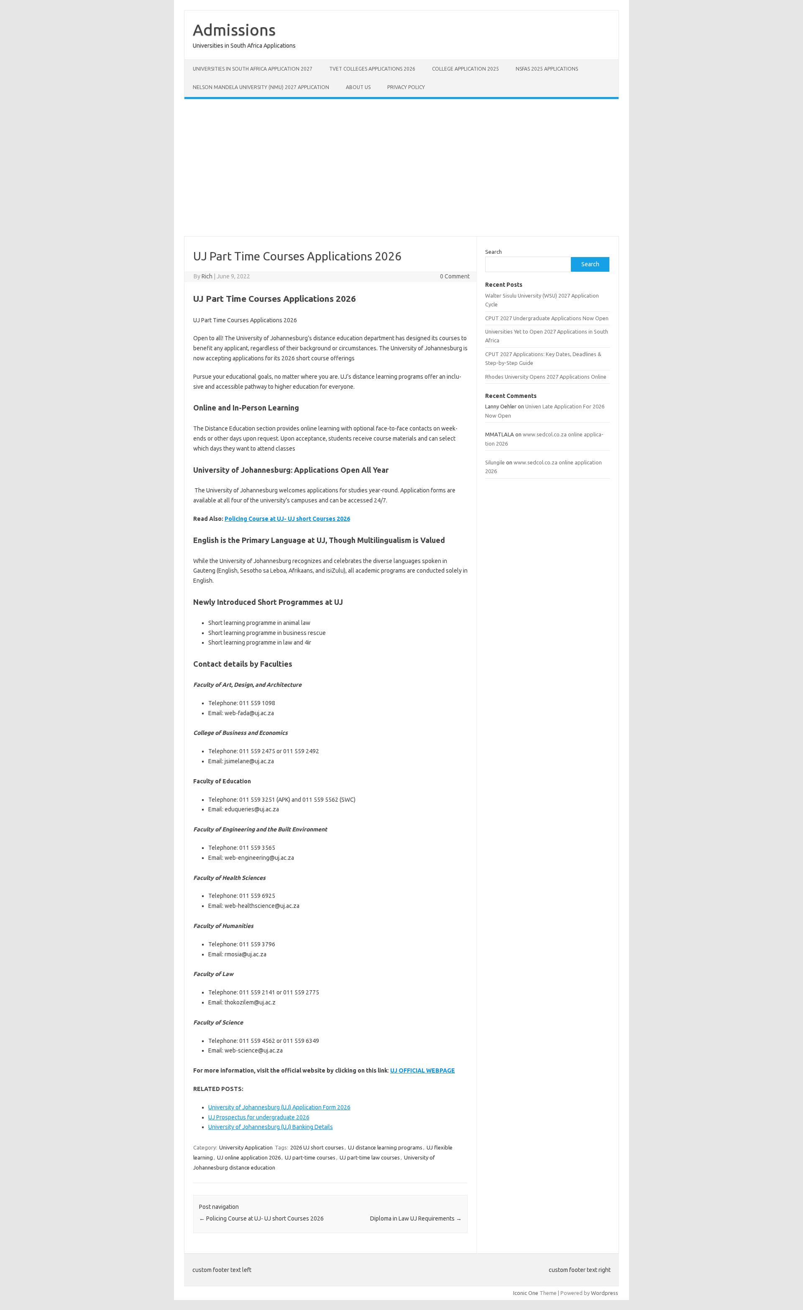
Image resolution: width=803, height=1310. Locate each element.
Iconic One (525, 1293)
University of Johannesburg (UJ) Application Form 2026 (279, 1107)
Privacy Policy (406, 87)
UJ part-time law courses (370, 1157)
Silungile (495, 462)
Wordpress (604, 1293)
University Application (246, 1147)
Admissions (234, 29)
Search (493, 252)
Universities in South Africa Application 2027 (252, 68)
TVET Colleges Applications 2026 (372, 68)
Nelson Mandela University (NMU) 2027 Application (261, 87)
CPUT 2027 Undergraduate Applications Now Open (547, 318)
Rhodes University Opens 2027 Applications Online (545, 377)
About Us (358, 87)
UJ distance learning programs (385, 1147)
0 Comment (455, 276)
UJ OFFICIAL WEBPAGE (422, 1070)
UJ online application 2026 (249, 1157)
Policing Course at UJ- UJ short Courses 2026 (287, 518)
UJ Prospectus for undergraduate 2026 (258, 1117)
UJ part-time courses (310, 1157)
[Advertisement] (401, 167)
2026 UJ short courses (317, 1147)
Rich (207, 276)
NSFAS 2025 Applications (547, 68)
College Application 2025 (465, 68)
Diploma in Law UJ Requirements (416, 1218)
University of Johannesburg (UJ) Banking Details (270, 1127)
